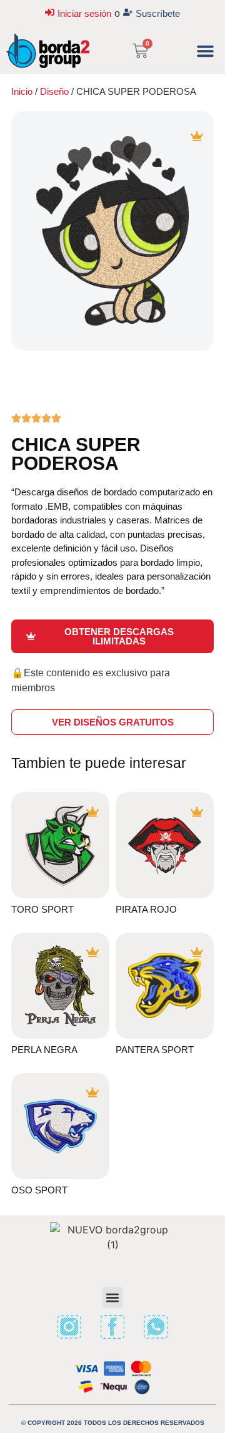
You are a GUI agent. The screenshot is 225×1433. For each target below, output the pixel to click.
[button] (205, 51)
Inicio (21, 91)
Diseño (54, 91)
